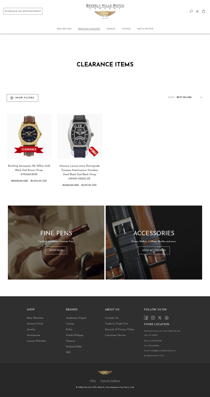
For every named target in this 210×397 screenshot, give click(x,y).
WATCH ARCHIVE (145, 29)
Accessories (33, 335)
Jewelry (31, 329)
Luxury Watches (36, 341)
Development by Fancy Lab (120, 387)
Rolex (69, 329)
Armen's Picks (35, 324)
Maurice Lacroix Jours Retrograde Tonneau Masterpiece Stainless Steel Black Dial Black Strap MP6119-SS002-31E (80, 172)
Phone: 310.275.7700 (153, 341)
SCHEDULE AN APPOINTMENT (23, 11)
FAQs (93, 381)
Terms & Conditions (110, 381)
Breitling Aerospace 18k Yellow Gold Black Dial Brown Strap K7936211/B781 (29, 170)
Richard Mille (74, 346)
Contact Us (112, 318)
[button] (64, 29)
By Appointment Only (154, 356)
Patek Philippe (74, 335)
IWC (68, 352)
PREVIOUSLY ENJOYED (89, 29)
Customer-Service (115, 335)
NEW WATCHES (64, 29)
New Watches (35, 318)
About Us (112, 309)
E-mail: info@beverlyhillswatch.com (160, 351)
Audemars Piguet (76, 318)
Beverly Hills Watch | (95, 387)
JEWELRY (111, 29)
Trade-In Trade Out (116, 324)
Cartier (70, 324)
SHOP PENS (56, 250)
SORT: (171, 97)
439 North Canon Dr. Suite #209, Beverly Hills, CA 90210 (162, 333)
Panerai (70, 341)
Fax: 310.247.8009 (151, 346)
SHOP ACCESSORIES (154, 250)
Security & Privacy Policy (119, 329)
